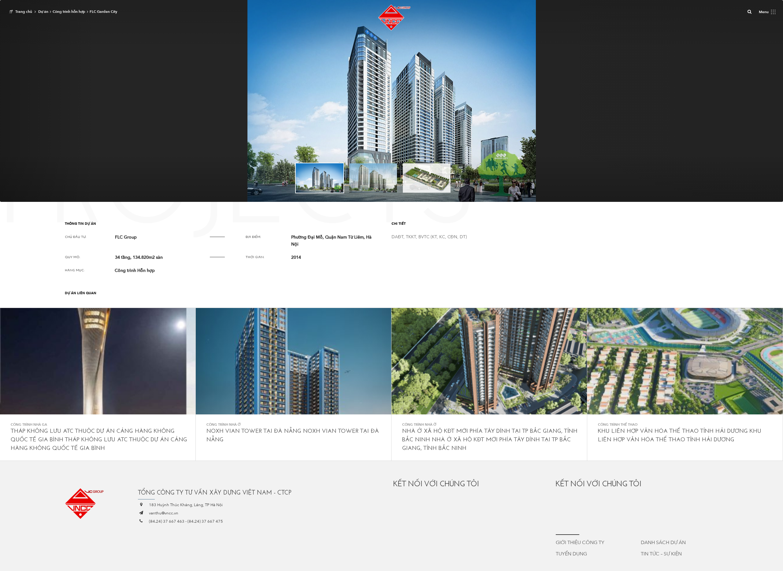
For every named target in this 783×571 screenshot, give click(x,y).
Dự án (43, 11)
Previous (282, 177)
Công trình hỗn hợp (69, 11)
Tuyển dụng (571, 554)
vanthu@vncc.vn (163, 513)
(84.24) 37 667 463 (166, 521)
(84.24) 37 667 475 (205, 521)
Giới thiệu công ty (580, 542)
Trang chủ (23, 11)
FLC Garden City (103, 11)
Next (500, 177)
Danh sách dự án (663, 542)
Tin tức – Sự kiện (661, 554)
